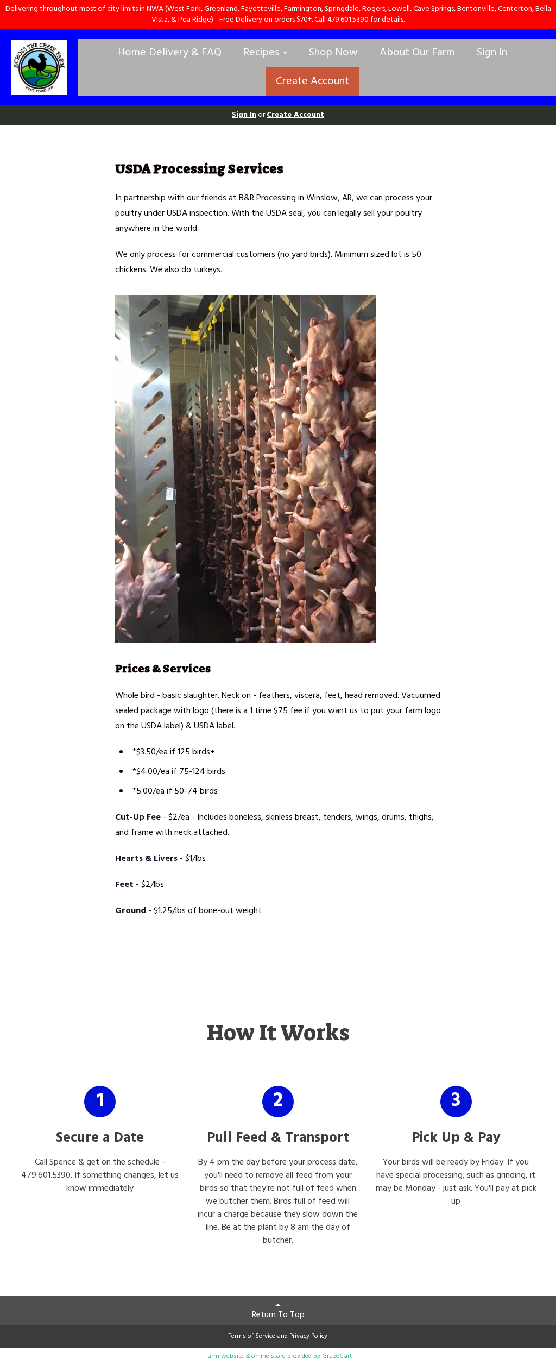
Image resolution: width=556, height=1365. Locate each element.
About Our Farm (417, 52)
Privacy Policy (308, 1336)
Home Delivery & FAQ (170, 52)
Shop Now (333, 52)
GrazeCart (337, 1356)
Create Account (312, 81)
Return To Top (278, 1315)
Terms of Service (252, 1336)
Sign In (492, 52)
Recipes (262, 52)
